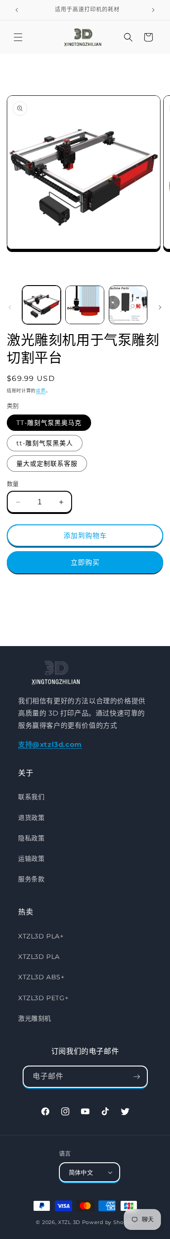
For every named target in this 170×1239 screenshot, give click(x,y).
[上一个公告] (17, 10)
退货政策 (31, 818)
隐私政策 (31, 838)
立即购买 (85, 562)
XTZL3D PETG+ (43, 998)
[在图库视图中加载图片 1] (41, 305)
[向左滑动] (10, 307)
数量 (13, 483)
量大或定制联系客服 (47, 463)
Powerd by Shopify (108, 1222)
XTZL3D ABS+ (41, 977)
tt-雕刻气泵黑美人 (44, 443)
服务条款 (31, 879)
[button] (18, 37)
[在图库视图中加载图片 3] (128, 305)
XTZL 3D (69, 1222)
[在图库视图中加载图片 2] (84, 305)
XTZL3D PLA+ (41, 936)
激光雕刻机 (34, 1018)
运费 (40, 391)
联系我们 (31, 797)
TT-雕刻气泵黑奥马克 (49, 423)
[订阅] (137, 1077)
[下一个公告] (153, 10)
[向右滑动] (160, 307)
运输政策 (31, 858)
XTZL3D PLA (39, 957)
